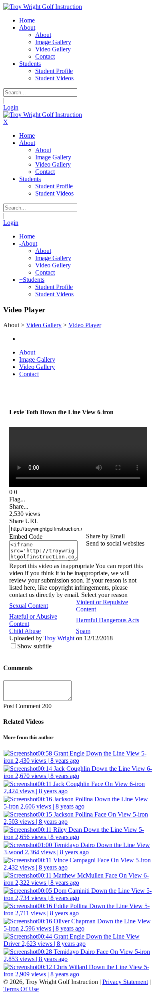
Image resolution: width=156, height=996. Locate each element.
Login (10, 107)
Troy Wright (59, 638)
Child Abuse (25, 630)
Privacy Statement (125, 981)
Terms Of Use (21, 989)
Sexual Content (28, 605)
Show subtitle (34, 646)
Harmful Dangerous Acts (107, 620)
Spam (83, 630)
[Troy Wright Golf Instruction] (42, 6)
